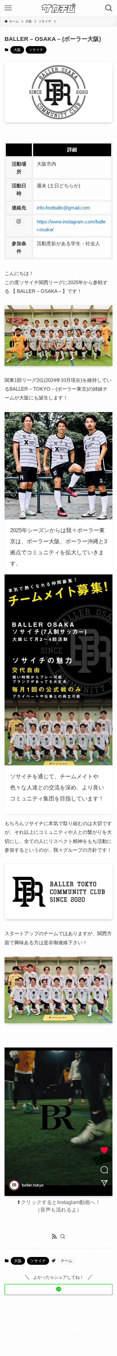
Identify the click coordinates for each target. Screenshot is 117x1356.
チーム (66, 1261)
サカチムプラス (86, 1337)
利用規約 (64, 1337)
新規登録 (29, 1330)
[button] (58, 1289)
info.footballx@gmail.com (63, 207)
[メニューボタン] (8, 8)
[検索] (62, 1236)
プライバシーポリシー (35, 1337)
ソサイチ (36, 50)
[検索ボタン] (109, 8)
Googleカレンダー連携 (58, 1330)
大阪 (17, 50)
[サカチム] (58, 8)
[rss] (54, 1236)
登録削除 (87, 1330)
